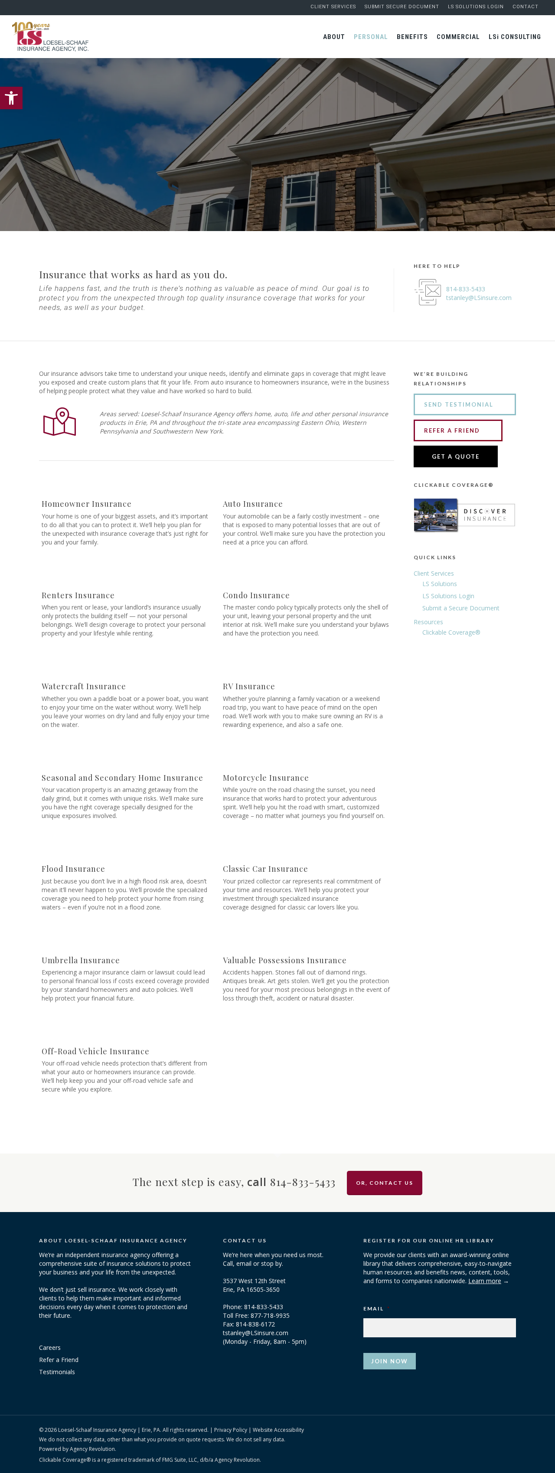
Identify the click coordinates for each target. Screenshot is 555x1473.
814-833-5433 (465, 289)
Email (376, 1308)
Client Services (434, 573)
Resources (428, 622)
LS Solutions (439, 584)
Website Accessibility (278, 1430)
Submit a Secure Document (461, 608)
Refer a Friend (58, 1360)
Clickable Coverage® (451, 632)
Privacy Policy (230, 1430)
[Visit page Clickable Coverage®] (465, 539)
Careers (50, 1347)
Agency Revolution (92, 1449)
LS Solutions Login (448, 596)
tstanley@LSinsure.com (479, 297)
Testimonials (57, 1372)
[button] (11, 98)
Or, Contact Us (384, 1183)
